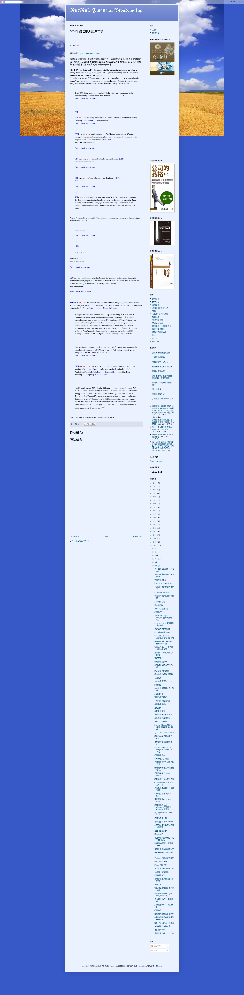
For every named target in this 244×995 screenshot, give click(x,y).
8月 (156, 562)
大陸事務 (155, 302)
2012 (155, 531)
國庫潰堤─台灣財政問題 (161, 326)
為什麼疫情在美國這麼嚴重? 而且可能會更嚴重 (162, 377)
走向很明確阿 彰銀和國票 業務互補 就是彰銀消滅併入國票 (163, 422)
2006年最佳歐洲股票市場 (164, 868)
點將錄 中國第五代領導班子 (163, 844)
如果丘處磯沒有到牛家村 (164, 849)
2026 (155, 483)
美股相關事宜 (157, 320)
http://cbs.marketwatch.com (89, 53)
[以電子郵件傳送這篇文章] (85, 424)
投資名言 (158, 910)
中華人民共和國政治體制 (164, 858)
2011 (155, 535)
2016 (155, 517)
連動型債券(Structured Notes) (162, 800)
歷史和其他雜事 (158, 329)
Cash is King (159, 605)
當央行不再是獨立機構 (163, 714)
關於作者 (155, 33)
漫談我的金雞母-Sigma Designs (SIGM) (163, 894)
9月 (156, 559)
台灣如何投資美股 (161, 872)
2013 (155, 528)
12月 (157, 548)
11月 (157, 552)
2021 (155, 500)
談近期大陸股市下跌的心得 (164, 666)
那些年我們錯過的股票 (161, 352)
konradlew (142, 966)
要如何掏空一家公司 (160, 362)
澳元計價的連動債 (161, 671)
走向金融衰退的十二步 (163, 681)
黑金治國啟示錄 (160, 831)
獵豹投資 (158, 707)
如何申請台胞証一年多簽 (164, 923)
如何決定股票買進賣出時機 (164, 689)
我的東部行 (158, 834)
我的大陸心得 (159, 930)
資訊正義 (158, 658)
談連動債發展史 (160, 704)
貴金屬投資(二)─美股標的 (163, 900)
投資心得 (155, 317)
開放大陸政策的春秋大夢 (164, 914)
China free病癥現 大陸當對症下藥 (163, 783)
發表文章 (157, 946)
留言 (155, 950)
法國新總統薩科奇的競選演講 (164, 789)
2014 (155, 524)
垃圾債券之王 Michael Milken (162, 774)
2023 (155, 493)
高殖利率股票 (159, 875)
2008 (155, 545)
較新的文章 (75, 536)
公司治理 (155, 305)
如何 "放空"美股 (160, 861)
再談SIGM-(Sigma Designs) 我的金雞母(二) (163, 617)
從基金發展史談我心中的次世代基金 (164, 838)
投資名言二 (158, 884)
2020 (155, 503)
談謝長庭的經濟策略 (162, 718)
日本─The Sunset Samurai (164, 732)
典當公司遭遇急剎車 (162, 629)
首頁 (106, 536)
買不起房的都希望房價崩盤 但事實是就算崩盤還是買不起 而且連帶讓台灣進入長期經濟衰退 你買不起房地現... (163, 446)
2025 (155, 486)
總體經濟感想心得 (159, 332)
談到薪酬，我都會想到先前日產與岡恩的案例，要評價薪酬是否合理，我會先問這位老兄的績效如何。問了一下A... (163, 410)
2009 (155, 542)
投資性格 (158, 678)
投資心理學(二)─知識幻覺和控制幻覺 (163, 642)
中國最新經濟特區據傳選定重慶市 (164, 826)
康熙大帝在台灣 (158, 371)
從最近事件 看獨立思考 (163, 821)
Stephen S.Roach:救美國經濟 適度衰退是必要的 (163, 727)
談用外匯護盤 (159, 711)
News (154, 335)
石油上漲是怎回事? (161, 608)
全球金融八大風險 (161, 758)
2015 (155, 521)
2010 (155, 538)
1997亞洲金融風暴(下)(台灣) (164, 570)
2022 (155, 497)
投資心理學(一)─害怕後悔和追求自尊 (163, 648)
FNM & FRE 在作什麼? (163, 583)
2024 (155, 490)
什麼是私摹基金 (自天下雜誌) (163, 880)
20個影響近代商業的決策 (164, 779)
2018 (155, 510)
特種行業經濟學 (160, 661)
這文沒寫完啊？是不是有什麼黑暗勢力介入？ (163, 428)
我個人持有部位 (160, 721)
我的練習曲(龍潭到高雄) (163, 674)
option (154, 338)
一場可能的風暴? (158, 357)
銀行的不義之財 (160, 818)
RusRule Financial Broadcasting (106, 10)
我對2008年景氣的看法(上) (163, 743)
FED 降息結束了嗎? (162, 632)
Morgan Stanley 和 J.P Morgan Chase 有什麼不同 (163, 749)
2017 (155, 514)
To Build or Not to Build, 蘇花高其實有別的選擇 (164, 637)
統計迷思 (158, 684)
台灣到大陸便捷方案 (162, 926)
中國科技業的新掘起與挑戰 (164, 597)
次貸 (154, 311)
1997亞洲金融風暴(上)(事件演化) (164, 575)
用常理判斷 (158, 694)
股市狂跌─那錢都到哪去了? (163, 853)
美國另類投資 (157, 323)
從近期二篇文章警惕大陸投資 (164, 889)
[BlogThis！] (88, 424)
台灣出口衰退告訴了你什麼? (162, 383)
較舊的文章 (137, 536)
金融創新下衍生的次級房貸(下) (164, 763)
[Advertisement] (106, 516)
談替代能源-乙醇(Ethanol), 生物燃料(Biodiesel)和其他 (162, 807)
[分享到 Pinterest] (95, 424)
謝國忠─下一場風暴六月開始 (163, 653)
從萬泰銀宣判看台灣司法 (162, 366)
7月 (156, 565)
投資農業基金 (159, 755)
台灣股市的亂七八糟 (160, 308)
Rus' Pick (155, 341)
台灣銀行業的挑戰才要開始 (164, 588)
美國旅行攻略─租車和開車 (162, 398)
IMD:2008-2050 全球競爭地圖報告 (164, 624)
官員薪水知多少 (158, 394)
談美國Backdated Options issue (163, 813)
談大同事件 (156, 389)
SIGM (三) (158, 612)
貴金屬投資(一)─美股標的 (163, 905)
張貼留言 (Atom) (82, 541)
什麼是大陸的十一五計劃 (164, 933)
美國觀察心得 (159, 601)
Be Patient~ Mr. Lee (161, 592)
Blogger (159, 966)
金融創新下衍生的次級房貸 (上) (164, 768)
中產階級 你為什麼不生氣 (163, 794)
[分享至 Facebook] (92, 424)
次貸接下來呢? (160, 580)
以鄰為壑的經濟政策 (162, 700)
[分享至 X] (90, 424)
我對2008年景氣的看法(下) (163, 737)
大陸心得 (155, 298)
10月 (157, 555)
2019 (155, 507)
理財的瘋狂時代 (160, 697)
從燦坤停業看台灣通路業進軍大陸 (164, 918)
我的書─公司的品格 (160, 314)
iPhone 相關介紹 (160, 865)
